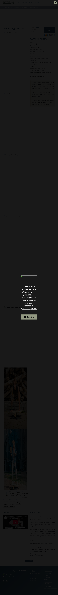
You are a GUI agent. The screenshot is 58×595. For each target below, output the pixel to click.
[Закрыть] (55, 2)
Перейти (30, 317)
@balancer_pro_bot (29, 308)
